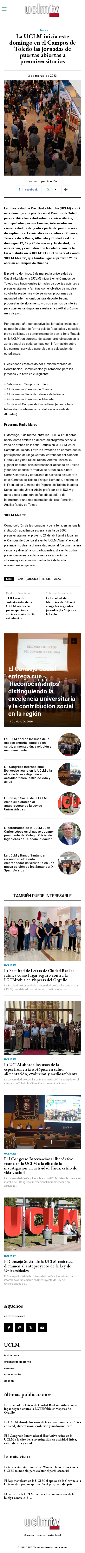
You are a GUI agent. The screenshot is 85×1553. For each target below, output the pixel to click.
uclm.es (42, 30)
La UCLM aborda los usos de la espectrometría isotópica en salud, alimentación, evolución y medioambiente (27, 744)
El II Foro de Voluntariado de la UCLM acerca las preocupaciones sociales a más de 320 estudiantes (21, 608)
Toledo (46, 578)
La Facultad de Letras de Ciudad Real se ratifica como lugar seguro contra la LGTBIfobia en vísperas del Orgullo (39, 975)
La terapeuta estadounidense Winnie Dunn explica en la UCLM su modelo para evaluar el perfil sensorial (41, 1469)
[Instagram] (19, 1327)
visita (57, 578)
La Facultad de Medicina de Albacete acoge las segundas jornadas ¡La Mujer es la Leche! (61, 606)
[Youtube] (42, 1327)
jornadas (32, 578)
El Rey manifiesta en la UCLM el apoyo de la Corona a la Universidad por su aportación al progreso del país (42, 1482)
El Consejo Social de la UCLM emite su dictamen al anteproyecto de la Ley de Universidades (25, 803)
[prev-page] (66, 641)
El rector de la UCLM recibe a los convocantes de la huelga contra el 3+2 (39, 1496)
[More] (65, 190)
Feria (20, 578)
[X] (30, 1327)
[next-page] (74, 641)
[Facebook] (8, 1327)
